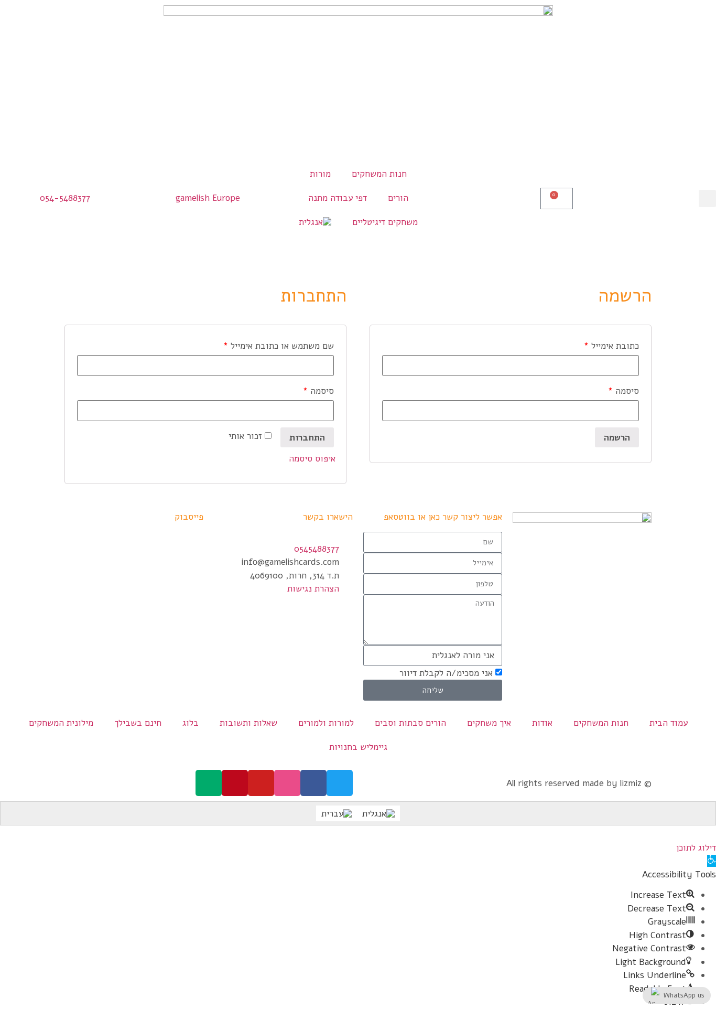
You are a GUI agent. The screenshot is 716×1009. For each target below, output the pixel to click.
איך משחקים (489, 723)
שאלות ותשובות (248, 723)
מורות (320, 174)
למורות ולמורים (326, 723)
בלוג (190, 723)
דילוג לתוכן (696, 848)
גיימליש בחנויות (358, 747)
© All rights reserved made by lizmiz (579, 783)
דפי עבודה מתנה (337, 198)
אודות (542, 723)
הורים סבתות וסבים (410, 723)
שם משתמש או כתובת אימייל (278, 346)
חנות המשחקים (379, 174)
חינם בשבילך (137, 723)
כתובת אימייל (611, 346)
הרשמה (617, 438)
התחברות (307, 438)
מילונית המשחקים (61, 723)
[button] (707, 198)
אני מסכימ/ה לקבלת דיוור (446, 673)
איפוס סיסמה (312, 459)
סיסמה (318, 391)
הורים (398, 198)
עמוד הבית (668, 723)
